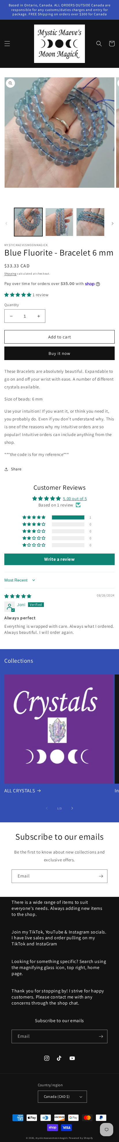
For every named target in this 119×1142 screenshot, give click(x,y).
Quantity (11, 304)
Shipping (10, 273)
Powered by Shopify (81, 1137)
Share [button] (16, 469)
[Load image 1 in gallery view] (28, 222)
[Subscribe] (100, 876)
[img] (17, 596)
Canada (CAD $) (57, 1096)
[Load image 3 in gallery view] (90, 222)
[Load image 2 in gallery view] (59, 222)
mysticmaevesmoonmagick (52, 1137)
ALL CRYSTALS (19, 790)
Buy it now (59, 353)
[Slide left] (6, 223)
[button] (7, 43)
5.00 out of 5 (75, 498)
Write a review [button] (59, 559)
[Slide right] (112, 223)
